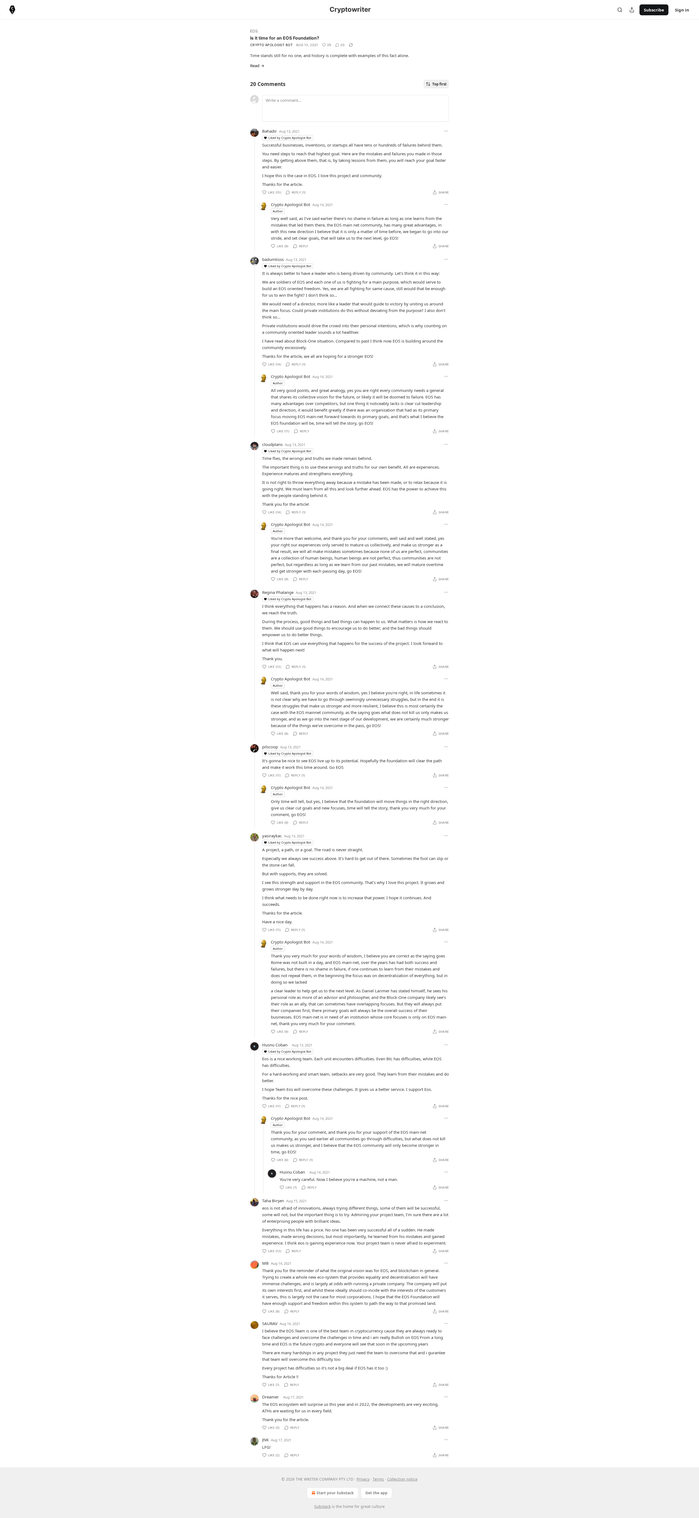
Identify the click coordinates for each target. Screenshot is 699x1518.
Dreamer (270, 1397)
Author (278, 211)
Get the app (376, 1492)
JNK (265, 1439)
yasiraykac (272, 835)
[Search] (619, 9)
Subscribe (654, 10)
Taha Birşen (273, 1200)
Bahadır (269, 131)
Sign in (682, 10)
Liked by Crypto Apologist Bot (289, 138)
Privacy (363, 1479)
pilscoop (270, 746)
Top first (439, 84)
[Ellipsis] (446, 131)
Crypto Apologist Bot (271, 45)
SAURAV (269, 1323)
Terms (378, 1479)
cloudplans (272, 444)
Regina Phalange (278, 592)
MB (265, 1263)
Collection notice (402, 1479)
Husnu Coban (275, 1044)
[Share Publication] (631, 9)
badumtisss (273, 259)
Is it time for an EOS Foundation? (284, 38)
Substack (322, 1506)
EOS (254, 31)
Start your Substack (335, 1492)
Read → (257, 65)
